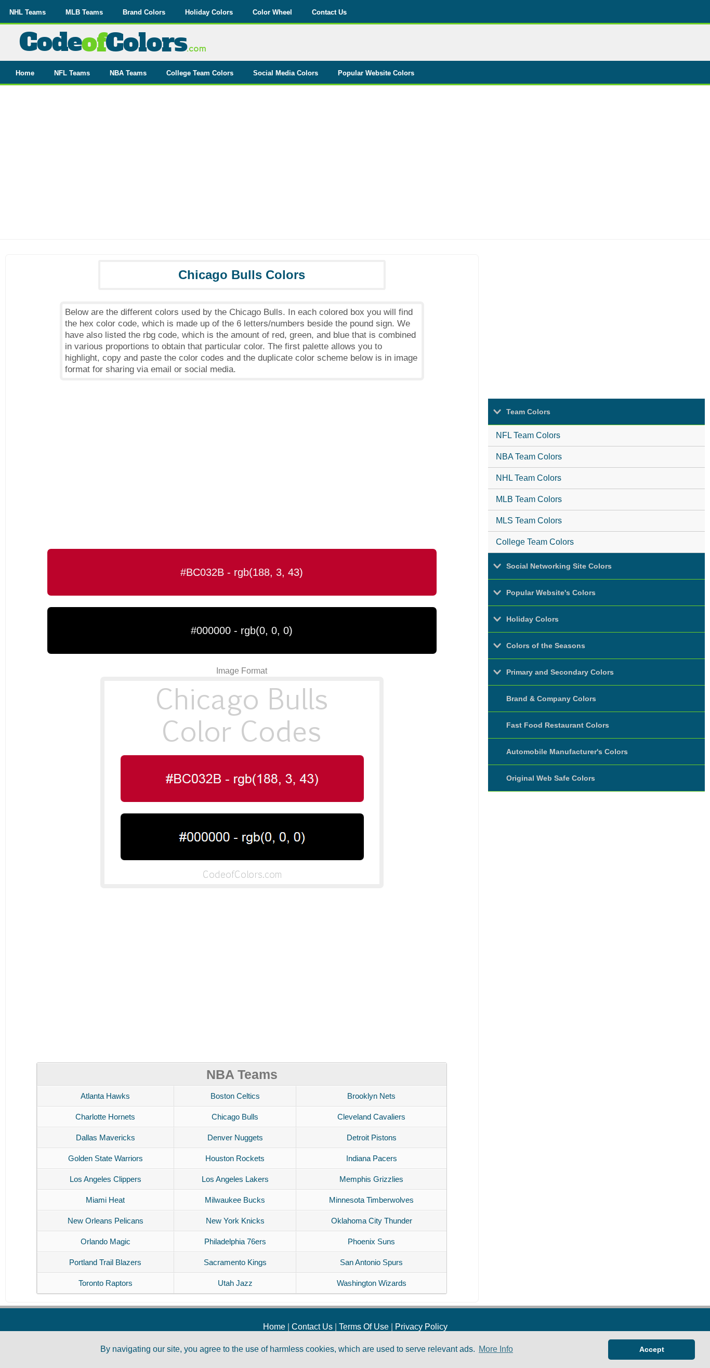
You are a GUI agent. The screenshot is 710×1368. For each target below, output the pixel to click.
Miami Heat (105, 1199)
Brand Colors (144, 12)
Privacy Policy (421, 1326)
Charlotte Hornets (105, 1116)
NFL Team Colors (528, 435)
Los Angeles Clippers (105, 1179)
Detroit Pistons (372, 1137)
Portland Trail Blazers (105, 1262)
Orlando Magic (105, 1241)
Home (25, 73)
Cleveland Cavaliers (371, 1116)
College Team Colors (199, 73)
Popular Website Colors (376, 73)
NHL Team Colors (528, 477)
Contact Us (329, 12)
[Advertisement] (355, 166)
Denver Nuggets (235, 1137)
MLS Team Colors (529, 520)
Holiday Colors (209, 12)
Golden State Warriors (105, 1158)
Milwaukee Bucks (235, 1199)
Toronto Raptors (105, 1283)
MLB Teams (84, 12)
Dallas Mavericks (105, 1137)
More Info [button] (496, 1349)
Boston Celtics (235, 1095)
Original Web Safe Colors (550, 778)
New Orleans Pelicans (105, 1220)
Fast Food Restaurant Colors (557, 725)
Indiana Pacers (371, 1158)
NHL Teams (27, 12)
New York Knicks (235, 1220)
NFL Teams (72, 73)
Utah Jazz (235, 1283)
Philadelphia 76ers (235, 1241)
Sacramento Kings (235, 1262)
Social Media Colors (285, 73)
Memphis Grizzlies (371, 1179)
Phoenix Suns (371, 1241)
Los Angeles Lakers (235, 1179)
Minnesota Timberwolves (371, 1199)
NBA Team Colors (529, 456)
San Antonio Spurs (371, 1262)
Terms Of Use (364, 1326)
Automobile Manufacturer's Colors (567, 751)
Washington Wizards (371, 1283)
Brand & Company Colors (551, 698)
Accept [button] (651, 1349)
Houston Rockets (235, 1158)
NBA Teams (128, 73)
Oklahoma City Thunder (371, 1220)
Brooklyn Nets (371, 1095)
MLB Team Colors (529, 499)
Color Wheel (272, 12)
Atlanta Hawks (105, 1095)
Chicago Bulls (235, 1116)
